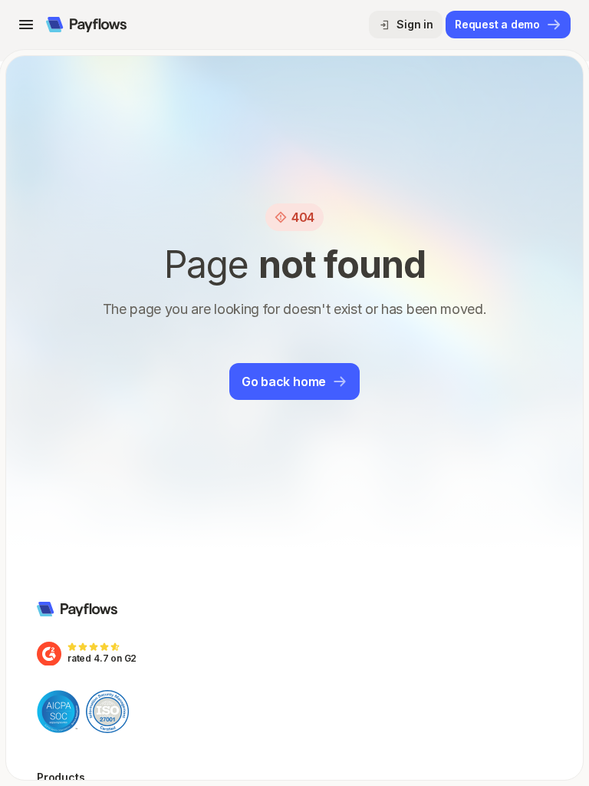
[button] (26, 24)
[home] (86, 24)
